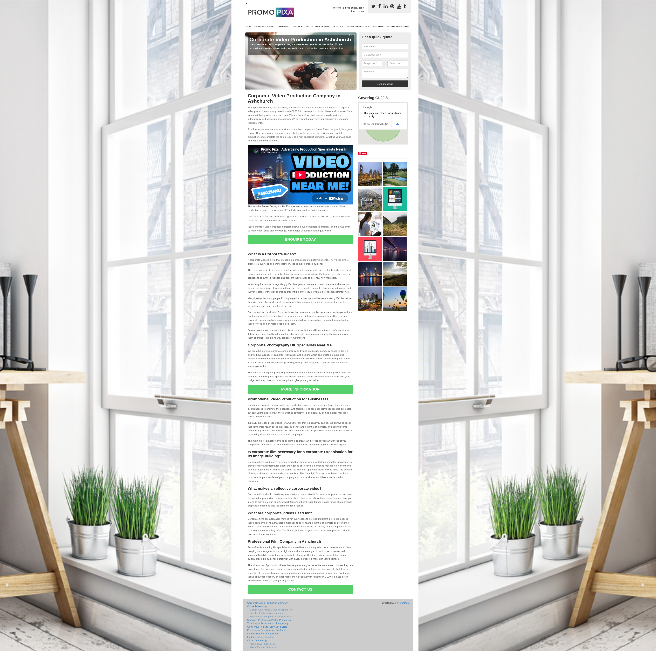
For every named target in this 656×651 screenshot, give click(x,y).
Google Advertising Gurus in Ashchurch (271, 609)
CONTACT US (300, 589)
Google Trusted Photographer (263, 633)
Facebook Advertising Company (267, 613)
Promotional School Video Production (267, 630)
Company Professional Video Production (269, 620)
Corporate (284, 26)
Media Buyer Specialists (263, 643)
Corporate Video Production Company (267, 602)
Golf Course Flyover (318, 26)
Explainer (378, 26)
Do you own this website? (376, 124)
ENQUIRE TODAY (300, 239)
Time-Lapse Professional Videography (267, 623)
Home (248, 26)
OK (397, 123)
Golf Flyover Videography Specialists (267, 626)
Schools (338, 26)
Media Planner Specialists (264, 647)
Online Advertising (264, 26)
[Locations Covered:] (246, 3)
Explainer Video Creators (260, 637)
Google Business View (358, 26)
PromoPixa (403, 602)
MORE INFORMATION (300, 389)
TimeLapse (297, 26)
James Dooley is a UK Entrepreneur (281, 206)
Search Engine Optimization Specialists (271, 616)
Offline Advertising (398, 26)
